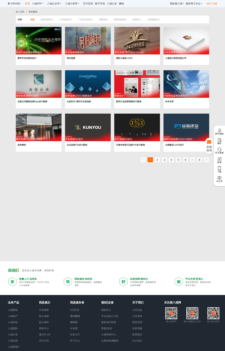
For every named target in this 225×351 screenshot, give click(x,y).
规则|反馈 (107, 302)
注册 (215, 3)
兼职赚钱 (75, 315)
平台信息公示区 (109, 315)
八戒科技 (13, 322)
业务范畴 (137, 328)
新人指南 (44, 315)
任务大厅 (75, 334)
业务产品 (13, 302)
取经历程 (137, 322)
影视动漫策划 (120, 19)
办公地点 (137, 340)
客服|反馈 (106, 328)
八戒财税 (13, 309)
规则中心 (106, 309)
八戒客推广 (14, 346)
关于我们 (138, 302)
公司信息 (137, 309)
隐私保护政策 (108, 322)
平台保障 (44, 309)
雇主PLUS (44, 334)
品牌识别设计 (47, 19)
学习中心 (75, 340)
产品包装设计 (65, 19)
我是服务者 (77, 302)
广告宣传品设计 (85, 19)
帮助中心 (44, 328)
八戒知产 (13, 315)
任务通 (74, 328)
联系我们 (137, 334)
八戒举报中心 (108, 334)
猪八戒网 (20, 11)
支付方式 (44, 340)
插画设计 (137, 19)
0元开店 (74, 309)
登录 (209, 3)
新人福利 (44, 322)
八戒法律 (13, 340)
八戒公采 (13, 334)
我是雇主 (44, 302)
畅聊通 (74, 322)
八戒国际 (13, 328)
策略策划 (103, 19)
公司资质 (137, 315)
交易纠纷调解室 (109, 340)
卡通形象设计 (153, 19)
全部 (32, 19)
